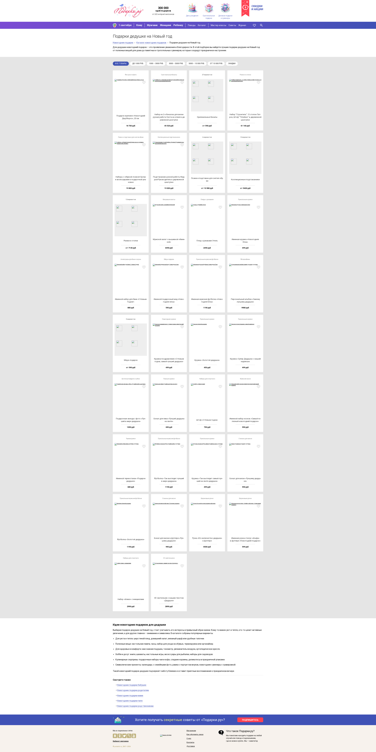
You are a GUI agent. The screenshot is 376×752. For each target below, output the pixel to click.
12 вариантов (131, 199)
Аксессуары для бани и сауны (131, 259)
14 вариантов (245, 137)
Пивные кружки (168, 379)
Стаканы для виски (245, 438)
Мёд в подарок (169, 259)
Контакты (190, 742)
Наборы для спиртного (207, 379)
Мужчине (152, 25)
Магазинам (191, 731)
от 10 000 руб (216, 63)
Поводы (191, 25)
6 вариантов (207, 137)
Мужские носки (245, 379)
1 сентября (125, 25)
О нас (189, 738)
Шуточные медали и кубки (131, 379)
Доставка (191, 746)
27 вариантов (207, 75)
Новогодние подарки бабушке (131, 685)
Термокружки (131, 438)
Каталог (202, 25)
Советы (232, 25)
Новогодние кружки (169, 319)
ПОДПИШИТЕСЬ (250, 720)
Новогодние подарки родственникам (135, 706)
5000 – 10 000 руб (196, 63)
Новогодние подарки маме (130, 695)
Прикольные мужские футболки (207, 259)
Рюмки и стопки (245, 75)
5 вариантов (130, 319)
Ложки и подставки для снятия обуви (130, 137)
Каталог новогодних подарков (151, 42)
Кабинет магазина (121, 741)
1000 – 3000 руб (156, 63)
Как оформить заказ (195, 734)
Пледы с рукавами (207, 199)
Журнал (242, 25)
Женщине (165, 25)
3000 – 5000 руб (176, 63)
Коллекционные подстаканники (169, 137)
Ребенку (178, 25)
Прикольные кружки (245, 199)
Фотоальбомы (245, 259)
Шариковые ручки (207, 498)
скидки (231, 63)
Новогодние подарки (123, 42)
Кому (139, 25)
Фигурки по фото (130, 75)
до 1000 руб (137, 63)
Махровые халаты (169, 199)
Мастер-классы (218, 25)
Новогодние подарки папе (130, 701)
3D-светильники (169, 558)
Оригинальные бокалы (169, 75)
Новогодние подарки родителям (133, 690)
